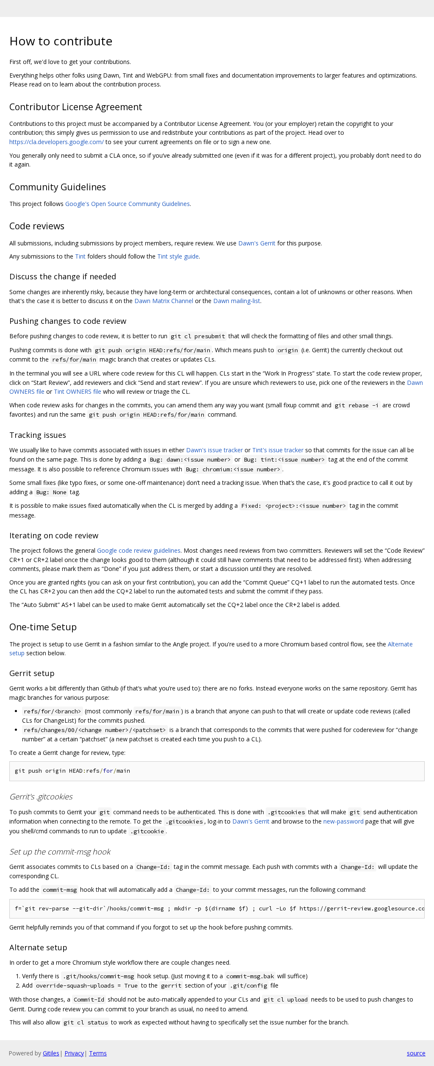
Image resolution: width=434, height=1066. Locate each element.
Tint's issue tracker (277, 450)
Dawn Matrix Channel (163, 301)
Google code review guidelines (139, 550)
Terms (98, 1053)
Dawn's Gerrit (256, 243)
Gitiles (51, 1053)
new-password (343, 821)
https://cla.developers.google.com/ (56, 142)
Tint (80, 256)
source (416, 1053)
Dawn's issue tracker (214, 450)
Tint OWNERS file (77, 391)
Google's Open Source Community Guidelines (127, 204)
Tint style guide (178, 256)
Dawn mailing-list (236, 301)
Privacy (74, 1053)
